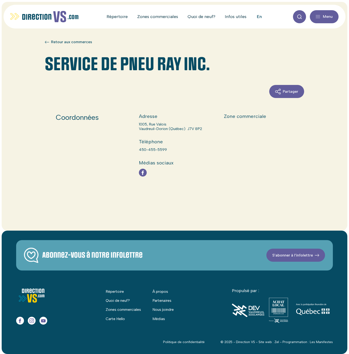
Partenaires (161, 300)
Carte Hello (115, 319)
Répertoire (117, 16)
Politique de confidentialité (184, 342)
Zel (276, 342)
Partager (290, 91)
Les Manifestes (321, 342)
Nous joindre (163, 309)
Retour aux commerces (71, 42)
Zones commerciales (157, 16)
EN (259, 16)
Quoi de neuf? (201, 16)
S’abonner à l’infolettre (292, 255)
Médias (158, 319)
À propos (160, 291)
